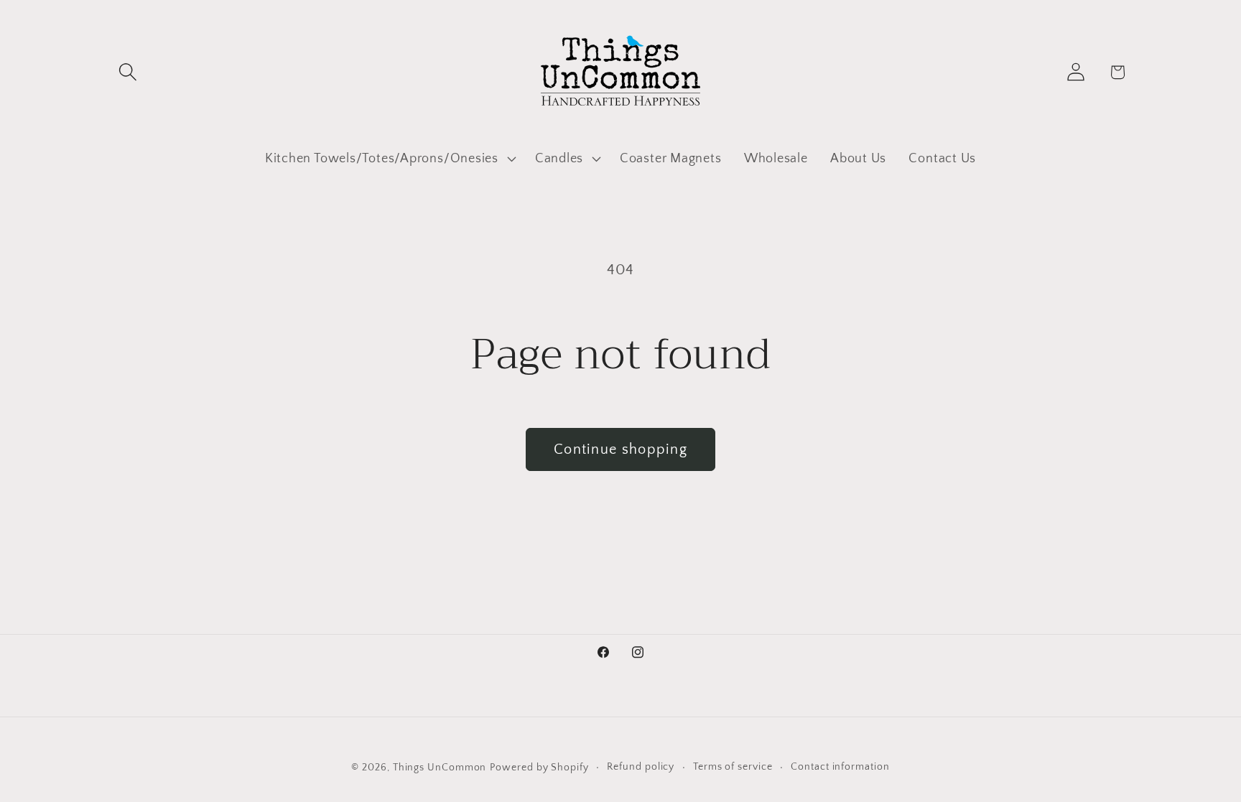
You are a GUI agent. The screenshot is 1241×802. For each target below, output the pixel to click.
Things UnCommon (440, 767)
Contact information (840, 767)
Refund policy (640, 767)
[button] (127, 72)
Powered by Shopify (539, 767)
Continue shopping (620, 449)
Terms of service (733, 767)
